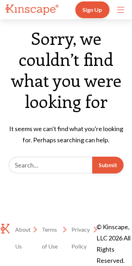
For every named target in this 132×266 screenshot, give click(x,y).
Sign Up (92, 9)
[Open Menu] (120, 9)
